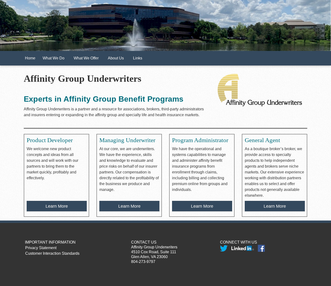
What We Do (54, 58)
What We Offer (87, 58)
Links (138, 58)
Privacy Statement (38, 248)
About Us (117, 58)
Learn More (57, 206)
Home (30, 58)
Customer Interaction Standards (50, 253)
